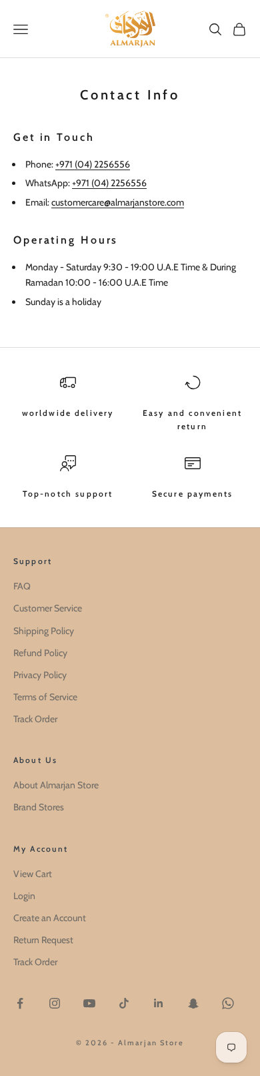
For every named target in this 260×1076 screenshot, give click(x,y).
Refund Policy (40, 653)
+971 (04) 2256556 (92, 164)
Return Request (43, 940)
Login (24, 896)
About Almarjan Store (56, 785)
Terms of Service (45, 697)
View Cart (32, 874)
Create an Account (49, 918)
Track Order (35, 719)
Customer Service (47, 608)
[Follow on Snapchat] (193, 1003)
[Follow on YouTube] (89, 1003)
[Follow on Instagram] (54, 1003)
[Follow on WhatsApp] (228, 1003)
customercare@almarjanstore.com (117, 202)
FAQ (22, 586)
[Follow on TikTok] (124, 1003)
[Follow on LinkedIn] (158, 1003)
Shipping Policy (43, 631)
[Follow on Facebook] (20, 1003)
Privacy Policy (40, 675)
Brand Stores (38, 807)
